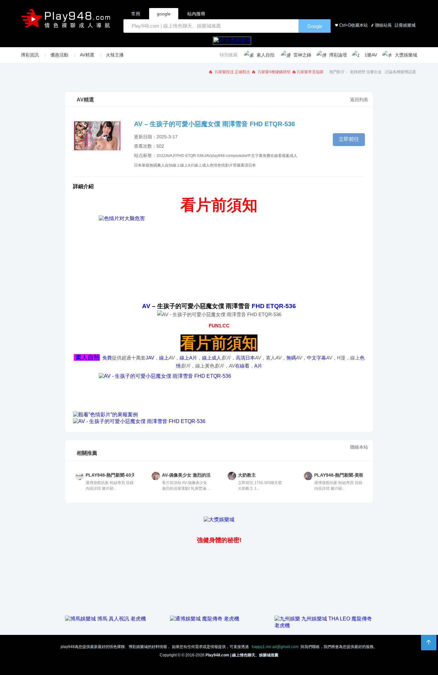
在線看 (276, 155)
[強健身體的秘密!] (65, 526)
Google (314, 26)
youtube (240, 155)
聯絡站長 (383, 25)
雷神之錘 (302, 54)
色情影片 (225, 165)
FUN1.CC (219, 325)
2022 (160, 155)
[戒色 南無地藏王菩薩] (219, 392)
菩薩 (236, 165)
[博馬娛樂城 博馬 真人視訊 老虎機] (105, 618)
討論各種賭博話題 (400, 72)
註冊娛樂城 (404, 25)
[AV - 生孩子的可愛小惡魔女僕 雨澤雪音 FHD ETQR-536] (219, 421)
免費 (266, 155)
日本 (138, 165)
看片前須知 (219, 204)
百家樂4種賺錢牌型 (274, 72)
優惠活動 (59, 54)
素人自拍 (265, 54)
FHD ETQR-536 (190, 155)
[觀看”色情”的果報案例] (219, 414)
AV (167, 155)
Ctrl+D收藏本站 (353, 25)
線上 (176, 165)
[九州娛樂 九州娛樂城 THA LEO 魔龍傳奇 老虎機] (323, 625)
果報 (145, 165)
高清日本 (248, 165)
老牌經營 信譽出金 (366, 72)
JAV (207, 155)
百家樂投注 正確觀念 (232, 72)
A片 (173, 155)
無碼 (153, 165)
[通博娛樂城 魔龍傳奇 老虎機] (204, 618)
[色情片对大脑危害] (219, 258)
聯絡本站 (359, 447)
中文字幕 (255, 155)
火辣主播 (115, 54)
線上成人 (202, 165)
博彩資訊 (30, 54)
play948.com (222, 155)
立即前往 (349, 139)
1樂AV (371, 54)
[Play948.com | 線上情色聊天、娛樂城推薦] (67, 21)
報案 (286, 155)
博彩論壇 (338, 54)
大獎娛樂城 (406, 54)
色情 (213, 165)
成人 (293, 155)
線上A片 (187, 165)
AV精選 (87, 54)
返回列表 (359, 99)
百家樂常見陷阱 (310, 72)
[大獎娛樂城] (219, 519)
